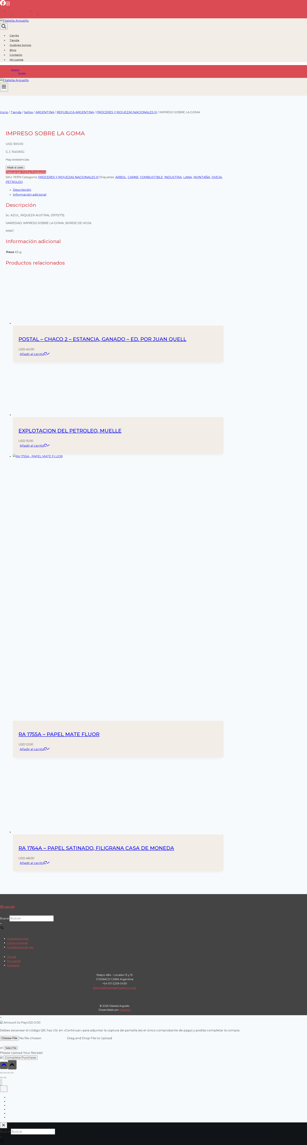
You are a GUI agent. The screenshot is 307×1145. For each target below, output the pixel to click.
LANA (187, 177)
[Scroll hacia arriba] (4, 1065)
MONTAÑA (201, 177)
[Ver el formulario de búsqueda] (3, 26)
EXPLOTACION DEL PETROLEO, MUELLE (70, 431)
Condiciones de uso (20, 947)
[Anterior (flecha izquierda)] (1, 1077)
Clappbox (125, 1009)
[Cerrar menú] (1, 1082)
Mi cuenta (14, 961)
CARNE (133, 177)
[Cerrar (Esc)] (12, 1072)
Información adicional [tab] (29, 194)
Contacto (16, 55)
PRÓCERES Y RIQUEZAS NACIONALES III (68, 177)
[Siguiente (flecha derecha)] (5, 1077)
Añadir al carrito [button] (32, 354)
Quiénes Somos (20, 45)
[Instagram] (8, 4)
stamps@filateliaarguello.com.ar (114, 987)
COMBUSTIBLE (151, 177)
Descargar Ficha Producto (26, 172)
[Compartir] (8, 1072)
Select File (10, 1048)
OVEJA (217, 177)
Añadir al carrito (15, 167)
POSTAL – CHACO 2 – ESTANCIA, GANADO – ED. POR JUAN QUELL (102, 339)
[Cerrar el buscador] (3, 1125)
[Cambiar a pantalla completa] (5, 1072)
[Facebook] (3, 4)
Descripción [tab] (22, 190)
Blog (13, 50)
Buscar (4, 918)
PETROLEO (14, 182)
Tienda (14, 40)
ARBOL (120, 177)
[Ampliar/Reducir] (1, 1072)
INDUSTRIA (173, 177)
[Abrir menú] (4, 87)
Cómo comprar (17, 943)
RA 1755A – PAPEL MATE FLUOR (58, 734)
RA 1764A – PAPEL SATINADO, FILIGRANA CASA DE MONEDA (96, 848)
